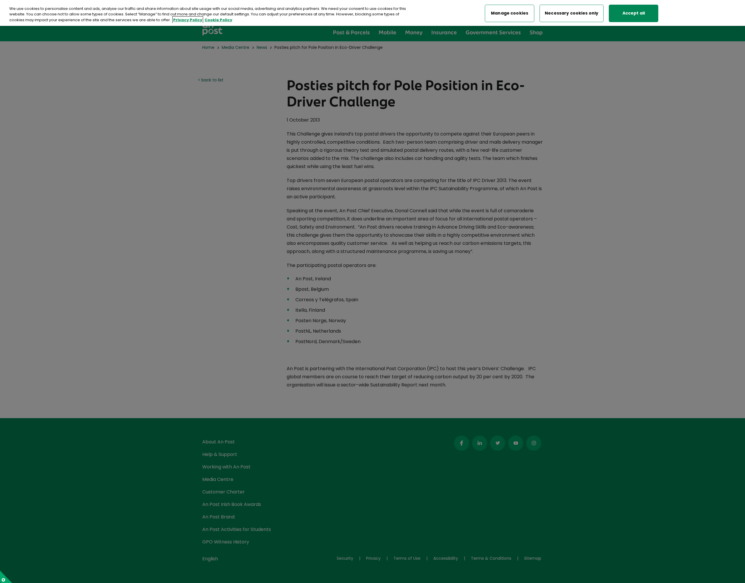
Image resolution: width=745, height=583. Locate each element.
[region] (372, 13)
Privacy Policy (187, 20)
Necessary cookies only (571, 13)
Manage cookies (509, 13)
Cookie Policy (218, 20)
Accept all (633, 13)
